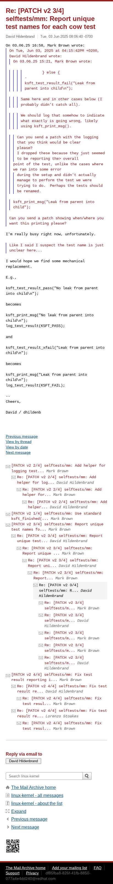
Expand (18, 811)
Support (12, 873)
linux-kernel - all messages (37, 795)
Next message (18, 452)
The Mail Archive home (33, 787)
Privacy (32, 873)
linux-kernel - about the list (36, 803)
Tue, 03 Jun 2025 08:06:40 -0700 (66, 36)
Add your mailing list (69, 868)
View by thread (19, 441)
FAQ (97, 868)
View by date (17, 447)
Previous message (22, 436)
